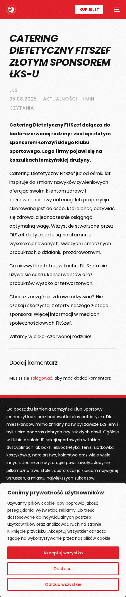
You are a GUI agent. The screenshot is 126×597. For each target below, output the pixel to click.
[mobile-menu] (114, 9)
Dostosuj (63, 569)
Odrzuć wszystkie (63, 584)
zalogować (41, 378)
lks (13, 90)
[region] (63, 540)
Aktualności (60, 99)
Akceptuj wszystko (63, 553)
